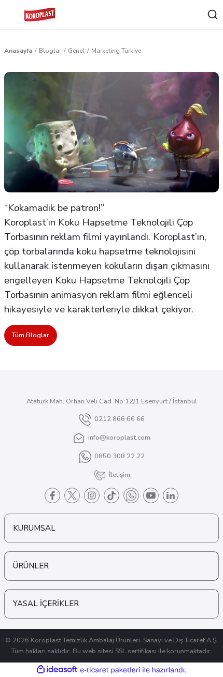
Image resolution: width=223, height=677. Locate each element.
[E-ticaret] (110, 670)
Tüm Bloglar (30, 335)
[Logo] (39, 14)
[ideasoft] (57, 669)
